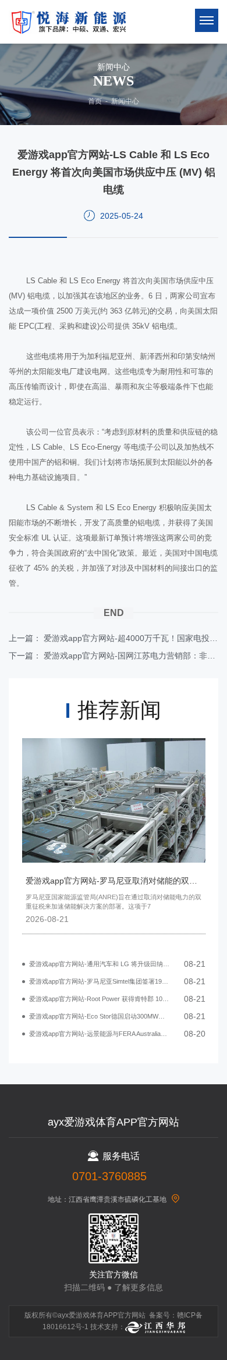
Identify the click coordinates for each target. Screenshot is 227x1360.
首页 (95, 101)
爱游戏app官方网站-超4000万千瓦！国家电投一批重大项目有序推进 (131, 638)
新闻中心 (125, 101)
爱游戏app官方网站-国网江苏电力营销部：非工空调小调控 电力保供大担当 (131, 655)
